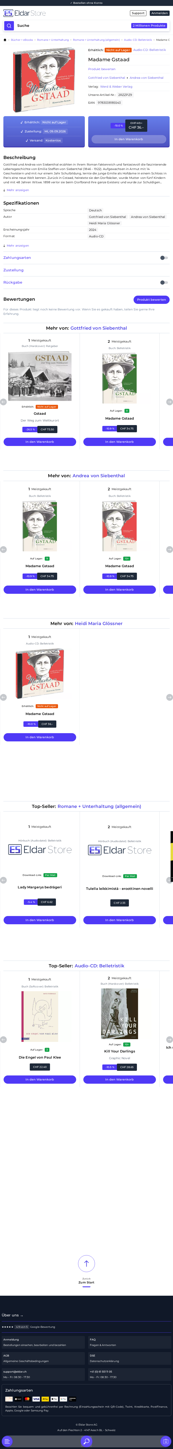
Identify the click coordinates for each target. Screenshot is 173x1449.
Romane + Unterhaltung (53, 40)
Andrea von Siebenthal (147, 78)
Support (138, 13)
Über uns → (12, 1315)
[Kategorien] (7, 1441)
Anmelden (159, 13)
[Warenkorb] (165, 1441)
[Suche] (86, 1441)
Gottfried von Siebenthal (106, 78)
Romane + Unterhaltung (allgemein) (96, 40)
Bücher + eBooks (22, 40)
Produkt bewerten (101, 69)
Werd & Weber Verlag (116, 86)
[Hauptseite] (44, 13)
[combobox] (91, 26)
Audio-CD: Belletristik (138, 40)
